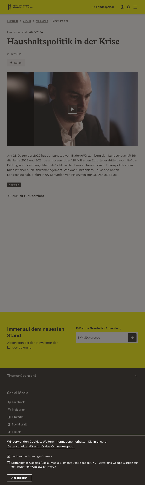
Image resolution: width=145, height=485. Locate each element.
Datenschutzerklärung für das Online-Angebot (40, 446)
